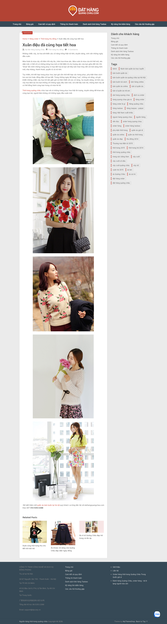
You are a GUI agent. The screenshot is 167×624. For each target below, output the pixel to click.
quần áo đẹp (118, 139)
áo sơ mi (132, 174)
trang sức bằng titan (121, 156)
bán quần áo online (120, 86)
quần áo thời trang (135, 135)
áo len (129, 170)
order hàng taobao (132, 126)
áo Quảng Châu (119, 174)
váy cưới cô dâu (119, 161)
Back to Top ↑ (142, 621)
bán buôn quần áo (120, 73)
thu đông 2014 (132, 139)
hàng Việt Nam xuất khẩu (123, 113)
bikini (115, 69)
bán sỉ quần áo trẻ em (121, 91)
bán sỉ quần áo (137, 86)
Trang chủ (17, 24)
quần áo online (118, 135)
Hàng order (33, 39)
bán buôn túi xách (120, 82)
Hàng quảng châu (136, 104)
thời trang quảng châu (121, 152)
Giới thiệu (116, 567)
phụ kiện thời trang (120, 130)
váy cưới (136, 156)
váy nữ (136, 165)
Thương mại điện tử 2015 (123, 143)
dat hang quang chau (121, 95)
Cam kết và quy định (46, 24)
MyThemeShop (129, 621)
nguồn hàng (140, 117)
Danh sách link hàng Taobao (94, 24)
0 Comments (73, 50)
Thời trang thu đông (48, 39)
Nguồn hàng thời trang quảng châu (33, 621)
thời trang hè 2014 (136, 148)
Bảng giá (29, 24)
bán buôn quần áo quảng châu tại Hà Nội (129, 77)
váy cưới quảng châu (121, 165)
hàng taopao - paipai (135, 108)
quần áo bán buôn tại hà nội (48, 505)
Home (24, 39)
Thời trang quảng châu (31, 90)
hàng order (139, 99)
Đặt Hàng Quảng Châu (36, 50)
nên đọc (116, 121)
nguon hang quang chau (122, 117)
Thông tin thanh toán (69, 24)
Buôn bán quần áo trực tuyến (132, 69)
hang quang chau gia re (122, 99)
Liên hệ (115, 571)
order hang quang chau (132, 121)
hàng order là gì (119, 104)
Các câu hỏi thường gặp (144, 24)
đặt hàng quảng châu (121, 183)
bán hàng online (137, 82)
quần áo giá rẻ (137, 130)
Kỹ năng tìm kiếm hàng (120, 24)
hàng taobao (118, 108)
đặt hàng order (119, 178)
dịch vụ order (139, 95)
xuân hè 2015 (118, 170)
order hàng (117, 126)
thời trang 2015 (119, 148)
